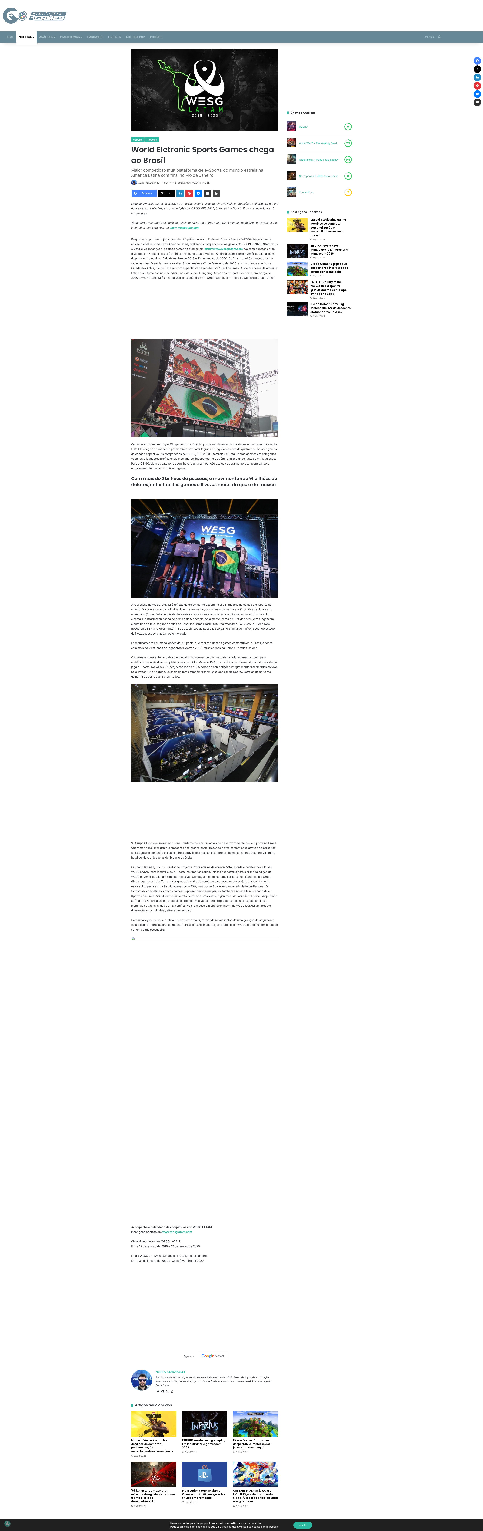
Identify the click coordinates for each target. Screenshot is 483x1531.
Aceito (303, 1525)
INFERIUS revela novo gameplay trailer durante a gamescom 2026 (203, 1443)
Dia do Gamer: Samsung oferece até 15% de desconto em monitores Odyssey (330, 308)
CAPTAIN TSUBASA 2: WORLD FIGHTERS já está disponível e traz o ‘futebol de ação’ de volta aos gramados (255, 1496)
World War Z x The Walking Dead (318, 143)
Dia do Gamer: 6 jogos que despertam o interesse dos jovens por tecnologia (252, 1443)
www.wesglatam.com (184, 227)
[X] (167, 1391)
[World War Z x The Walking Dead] (291, 143)
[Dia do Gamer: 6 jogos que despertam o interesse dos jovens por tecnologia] (255, 1424)
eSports (114, 37)
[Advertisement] (322, 12)
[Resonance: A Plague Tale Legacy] (291, 159)
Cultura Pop (135, 37)
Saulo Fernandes (147, 182)
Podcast (156, 37)
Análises (46, 37)
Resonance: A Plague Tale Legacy (318, 159)
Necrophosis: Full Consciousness (318, 176)
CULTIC (303, 126)
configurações (269, 1527)
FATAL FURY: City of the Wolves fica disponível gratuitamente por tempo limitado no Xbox (328, 288)
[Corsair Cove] (291, 192)
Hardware (95, 37)
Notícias (25, 37)
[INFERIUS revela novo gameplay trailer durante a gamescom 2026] (204, 1424)
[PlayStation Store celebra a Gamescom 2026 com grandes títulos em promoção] (204, 1474)
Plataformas (70, 37)
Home (9, 37)
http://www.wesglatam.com (223, 249)
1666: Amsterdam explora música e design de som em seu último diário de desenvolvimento (153, 1496)
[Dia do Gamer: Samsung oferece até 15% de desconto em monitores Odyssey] (297, 309)
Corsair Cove (306, 192)
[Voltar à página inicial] (35, 16)
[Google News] (213, 1356)
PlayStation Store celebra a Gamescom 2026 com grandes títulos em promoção (203, 1494)
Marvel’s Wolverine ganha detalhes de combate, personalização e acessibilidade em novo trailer (152, 1445)
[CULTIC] (291, 126)
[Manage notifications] (7, 1524)
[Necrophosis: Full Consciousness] (291, 176)
